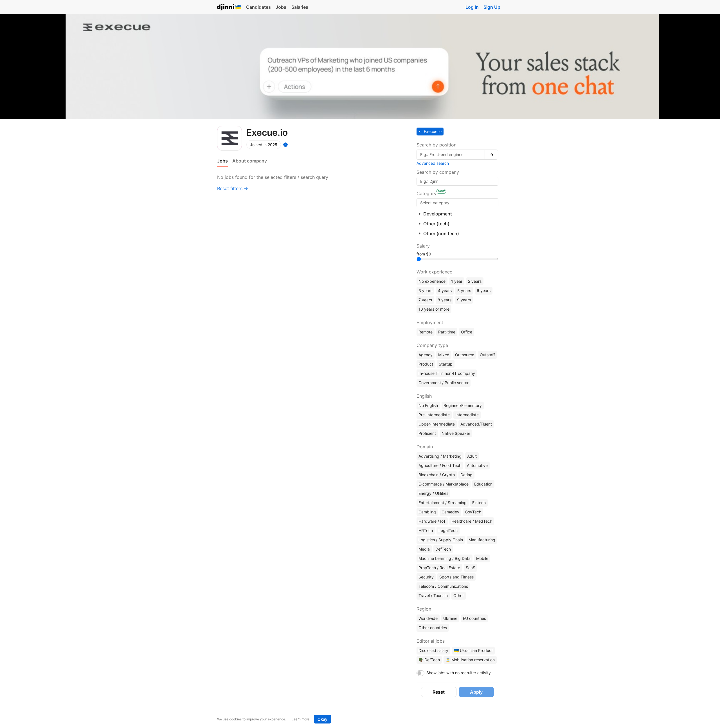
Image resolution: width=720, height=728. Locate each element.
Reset (439, 692)
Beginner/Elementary (463, 405)
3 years (425, 290)
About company (249, 161)
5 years (464, 290)
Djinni (229, 7)
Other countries (432, 627)
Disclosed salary (433, 650)
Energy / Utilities (433, 493)
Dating (466, 474)
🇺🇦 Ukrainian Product (473, 650)
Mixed (443, 354)
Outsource (464, 354)
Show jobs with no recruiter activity (458, 672)
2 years (475, 281)
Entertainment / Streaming (442, 502)
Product (425, 364)
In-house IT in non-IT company (446, 373)
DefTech (443, 549)
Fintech (479, 502)
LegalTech (448, 530)
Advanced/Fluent (476, 424)
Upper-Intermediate (436, 424)
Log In (472, 7)
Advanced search (433, 163)
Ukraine (450, 618)
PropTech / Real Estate (439, 567)
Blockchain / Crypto (436, 474)
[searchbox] (457, 202)
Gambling (427, 511)
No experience (432, 281)
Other (458, 595)
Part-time (446, 332)
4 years (445, 290)
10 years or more (433, 309)
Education (483, 484)
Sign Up (491, 7)
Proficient (427, 433)
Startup (446, 364)
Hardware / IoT (432, 521)
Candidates (258, 7)
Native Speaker (456, 433)
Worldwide (428, 618)
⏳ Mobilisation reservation (470, 659)
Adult (472, 456)
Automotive (477, 465)
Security (426, 577)
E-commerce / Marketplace (443, 484)
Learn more (300, 719)
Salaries (299, 7)
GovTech (473, 511)
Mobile (482, 558)
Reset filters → (232, 188)
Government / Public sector (443, 382)
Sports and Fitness (456, 577)
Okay (322, 719)
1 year (456, 281)
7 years (425, 299)
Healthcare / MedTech (471, 521)
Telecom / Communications (443, 586)
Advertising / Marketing (440, 456)
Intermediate (467, 414)
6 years (483, 290)
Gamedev (450, 511)
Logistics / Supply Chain (440, 539)
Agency (425, 354)
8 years (444, 299)
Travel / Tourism (433, 595)
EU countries (474, 618)
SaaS (470, 567)
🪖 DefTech (429, 659)
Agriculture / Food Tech (439, 465)
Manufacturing (482, 539)
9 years (464, 299)
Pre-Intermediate (434, 414)
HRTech (425, 530)
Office (466, 332)
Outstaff (487, 354)
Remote (425, 332)
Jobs (281, 7)
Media (424, 549)
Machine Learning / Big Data (444, 558)
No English (428, 405)
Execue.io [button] (432, 131)
